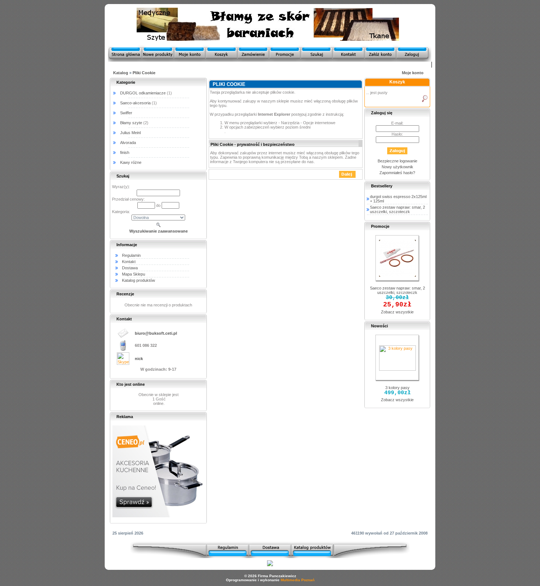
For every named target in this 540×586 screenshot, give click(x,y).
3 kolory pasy (397, 387)
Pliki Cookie (144, 73)
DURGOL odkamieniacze (143, 93)
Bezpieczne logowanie (397, 161)
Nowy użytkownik (397, 167)
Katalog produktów (138, 280)
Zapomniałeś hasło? (397, 172)
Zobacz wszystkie (397, 312)
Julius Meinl (130, 132)
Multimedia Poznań (297, 580)
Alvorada (128, 142)
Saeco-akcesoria (135, 103)
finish (124, 152)
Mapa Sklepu (133, 274)
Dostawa (130, 268)
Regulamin (131, 255)
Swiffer (126, 113)
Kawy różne (130, 162)
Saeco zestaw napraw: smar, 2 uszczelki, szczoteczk (397, 209)
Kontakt (129, 261)
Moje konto (413, 73)
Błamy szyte (131, 123)
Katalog (120, 73)
